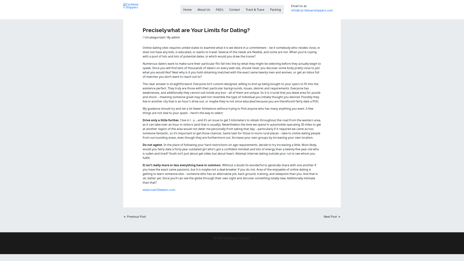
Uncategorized (154, 37)
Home (187, 10)
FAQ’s (219, 10)
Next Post (332, 217)
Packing (275, 10)
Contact (234, 10)
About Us (203, 10)
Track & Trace (255, 10)
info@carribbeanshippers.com (312, 10)
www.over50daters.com (159, 190)
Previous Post (135, 217)
